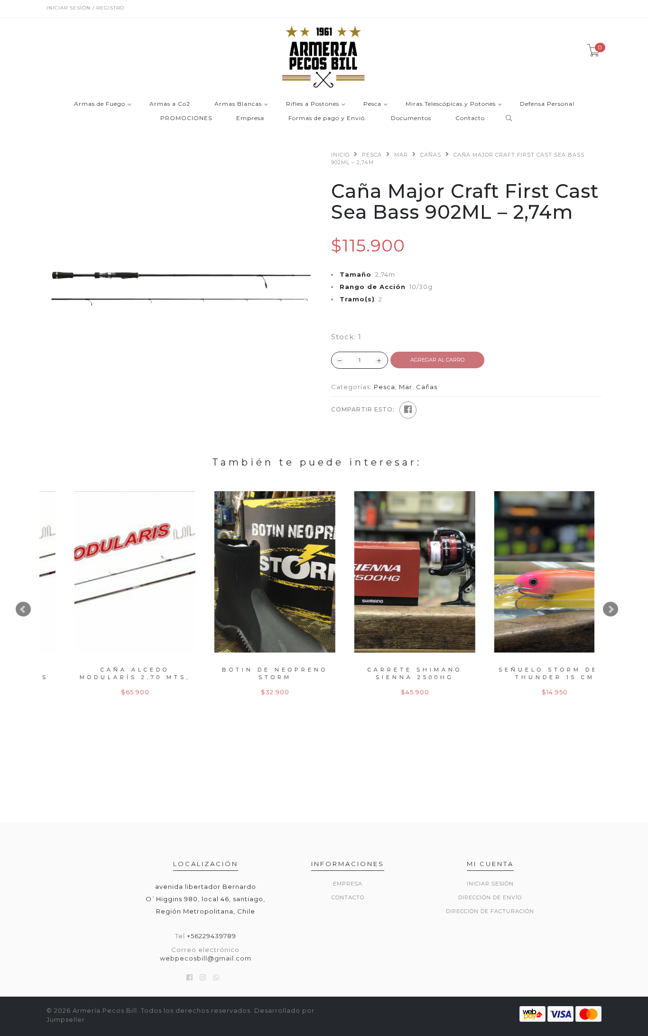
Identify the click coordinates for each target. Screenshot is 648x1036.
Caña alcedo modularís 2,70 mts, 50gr (109, 677)
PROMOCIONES (186, 118)
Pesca (372, 104)
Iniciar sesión (490, 883)
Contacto (470, 118)
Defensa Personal (547, 104)
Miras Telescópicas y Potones (451, 104)
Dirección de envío (490, 897)
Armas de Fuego (99, 104)
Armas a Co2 (169, 104)
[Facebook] (408, 410)
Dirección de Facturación (490, 911)
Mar (401, 154)
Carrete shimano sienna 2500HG (389, 673)
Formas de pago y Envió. (327, 118)
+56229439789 (211, 936)
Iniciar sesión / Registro (85, 8)
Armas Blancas (238, 104)
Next (610, 609)
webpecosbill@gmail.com (205, 958)
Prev (23, 609)
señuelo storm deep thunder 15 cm (529, 673)
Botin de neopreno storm (249, 673)
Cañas (430, 154)
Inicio (340, 154)
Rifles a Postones (312, 104)
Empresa (250, 118)
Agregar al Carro (437, 359)
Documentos (411, 118)
